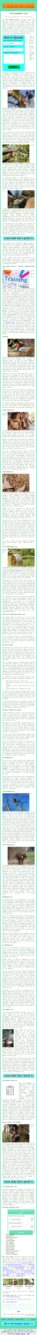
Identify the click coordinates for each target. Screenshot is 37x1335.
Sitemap (4, 1319)
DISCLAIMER (32, 10)
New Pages (10, 1319)
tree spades (16, 570)
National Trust (9, 322)
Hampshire (5, 1116)
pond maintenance (19, 1267)
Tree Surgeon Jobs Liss (13, 1296)
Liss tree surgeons (25, 1083)
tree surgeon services (20, 1115)
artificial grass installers (16, 1265)
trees (12, 108)
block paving (21, 1273)
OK (28, 1334)
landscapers (31, 1264)
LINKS (20, 10)
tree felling (13, 1110)
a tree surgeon (16, 1261)
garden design (28, 1271)
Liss (25, 243)
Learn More (20, 1334)
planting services (26, 1262)
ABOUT (23, 10)
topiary (8, 1273)
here (11, 1204)
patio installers (27, 1270)
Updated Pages (19, 1319)
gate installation (11, 1271)
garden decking (20, 1274)
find (7, 1189)
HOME (16, 10)
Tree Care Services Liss (10, 1207)
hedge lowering (10, 1103)
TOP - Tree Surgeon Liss (9, 1301)
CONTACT (27, 10)
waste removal (20, 1268)
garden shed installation (13, 1264)
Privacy (33, 1319)
